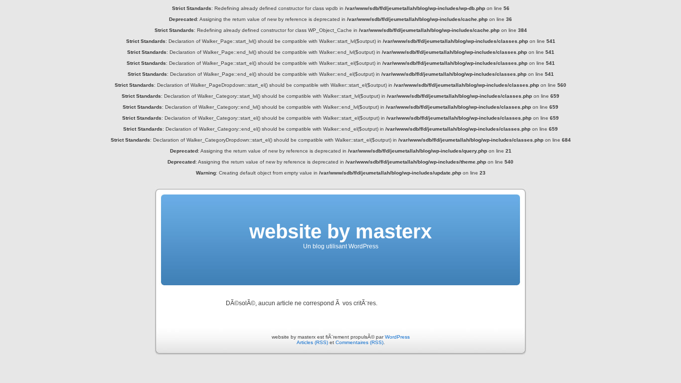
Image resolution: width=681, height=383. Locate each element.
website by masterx (340, 231)
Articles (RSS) (312, 342)
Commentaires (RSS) (359, 342)
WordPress (397, 337)
